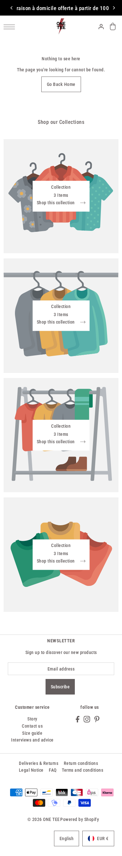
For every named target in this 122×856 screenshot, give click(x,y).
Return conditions (81, 763)
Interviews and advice (32, 740)
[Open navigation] (11, 26)
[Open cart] (112, 26)
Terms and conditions (82, 770)
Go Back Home (61, 84)
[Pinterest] (97, 719)
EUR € (103, 838)
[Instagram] (87, 719)
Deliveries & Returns (38, 763)
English (67, 838)
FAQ (53, 770)
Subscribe (60, 686)
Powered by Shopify (79, 819)
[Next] (113, 8)
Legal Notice (31, 770)
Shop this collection (56, 202)
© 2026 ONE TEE (43, 819)
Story (32, 718)
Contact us (32, 726)
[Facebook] (77, 719)
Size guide (32, 733)
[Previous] (12, 8)
